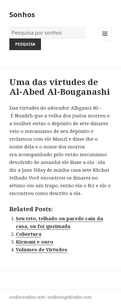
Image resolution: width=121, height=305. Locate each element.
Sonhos (22, 14)
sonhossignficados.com (69, 297)
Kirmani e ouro (34, 241)
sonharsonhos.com (27, 297)
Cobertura (28, 234)
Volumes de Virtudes (41, 249)
